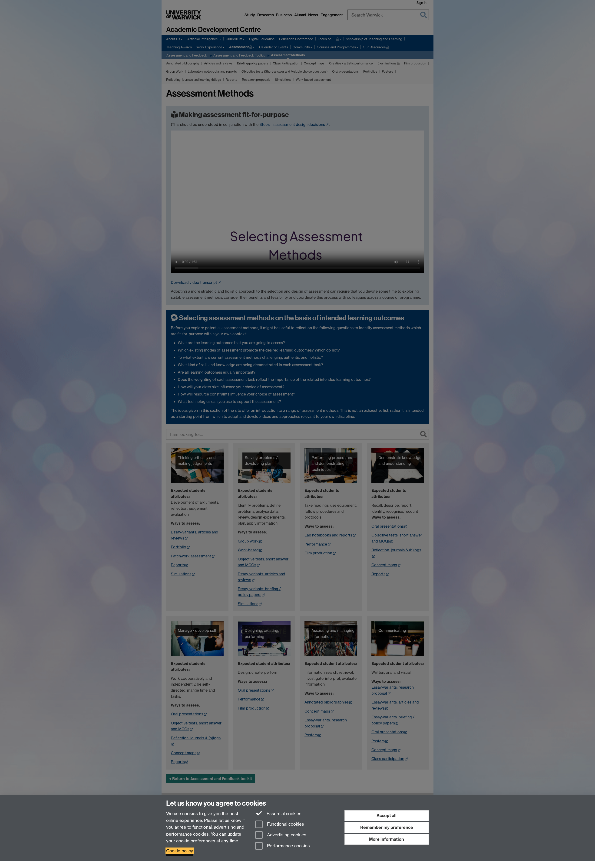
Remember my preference (386, 827)
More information (386, 839)
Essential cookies (283, 813)
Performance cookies (288, 846)
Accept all (387, 815)
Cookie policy (179, 851)
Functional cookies (285, 824)
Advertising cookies (286, 835)
